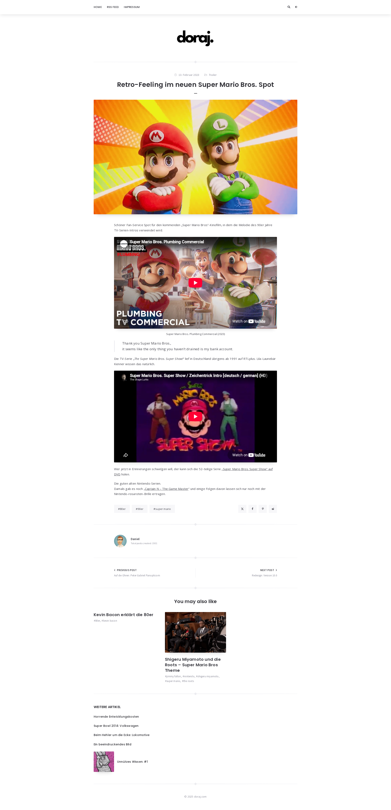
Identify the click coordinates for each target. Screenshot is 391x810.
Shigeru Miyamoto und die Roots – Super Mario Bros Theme (193, 664)
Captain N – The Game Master (166, 489)
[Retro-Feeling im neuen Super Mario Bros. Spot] (195, 157)
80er (123, 509)
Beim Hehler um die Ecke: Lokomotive (121, 735)
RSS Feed (113, 7)
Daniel (135, 539)
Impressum (132, 7)
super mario (163, 509)
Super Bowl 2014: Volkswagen (116, 726)
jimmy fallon (174, 676)
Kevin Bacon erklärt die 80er (124, 615)
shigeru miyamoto (208, 676)
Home (98, 7)
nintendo (189, 676)
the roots (188, 681)
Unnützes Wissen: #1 (132, 762)
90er (140, 509)
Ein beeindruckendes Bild (112, 744)
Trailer (213, 75)
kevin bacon (110, 620)
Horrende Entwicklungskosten (116, 717)
